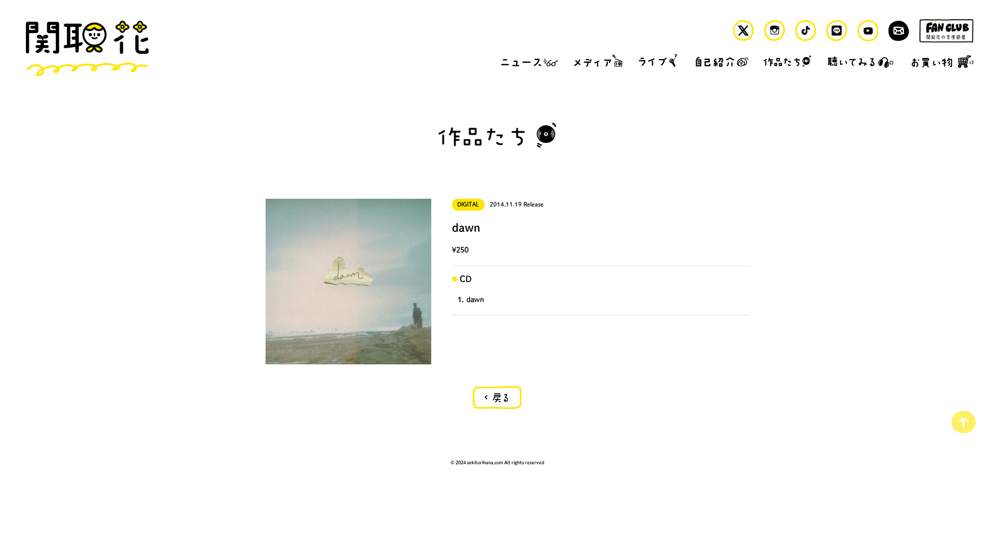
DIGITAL (468, 204)
